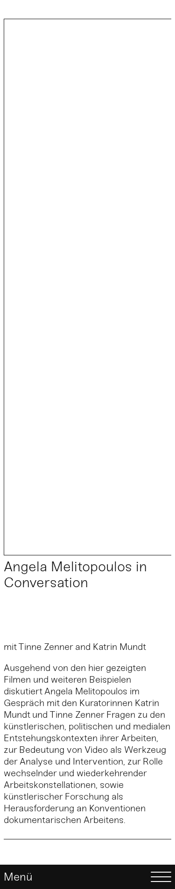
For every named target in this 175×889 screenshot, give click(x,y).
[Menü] (87, 877)
